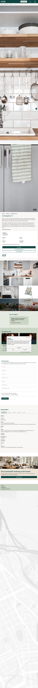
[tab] (3, 1)
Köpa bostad (6, 4)
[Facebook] (3, 255)
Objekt (10, 4)
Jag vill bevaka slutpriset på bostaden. (10, 393)
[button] (7, 229)
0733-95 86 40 (7, 348)
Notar (2, 4)
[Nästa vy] (36, 109)
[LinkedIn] (5, 255)
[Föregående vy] (1, 109)
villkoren (16, 394)
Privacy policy (28, 337)
